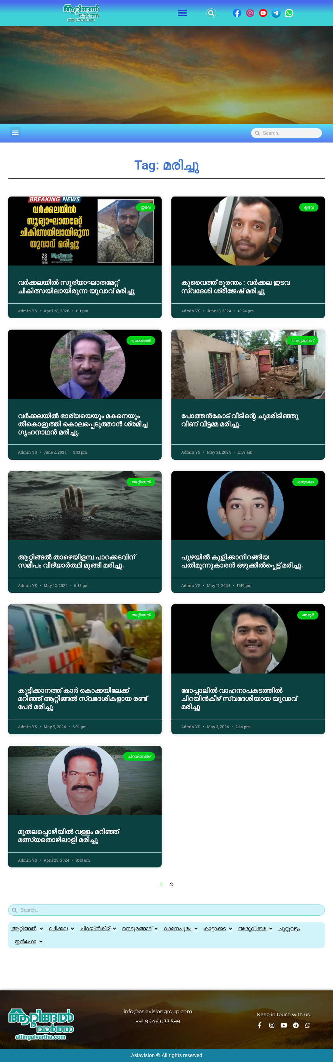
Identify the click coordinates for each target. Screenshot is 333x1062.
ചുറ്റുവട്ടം (289, 928)
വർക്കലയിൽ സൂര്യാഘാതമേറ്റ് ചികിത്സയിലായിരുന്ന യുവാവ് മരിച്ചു (76, 286)
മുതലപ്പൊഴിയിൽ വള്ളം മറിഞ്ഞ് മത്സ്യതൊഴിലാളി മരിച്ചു (68, 836)
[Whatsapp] (308, 1025)
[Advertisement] (166, 74)
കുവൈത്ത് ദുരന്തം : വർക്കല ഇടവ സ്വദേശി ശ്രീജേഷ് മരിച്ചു (235, 286)
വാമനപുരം (177, 928)
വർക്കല (58, 928)
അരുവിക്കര (252, 928)
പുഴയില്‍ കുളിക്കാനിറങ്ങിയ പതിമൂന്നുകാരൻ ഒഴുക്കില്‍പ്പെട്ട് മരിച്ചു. (242, 561)
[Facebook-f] (260, 1025)
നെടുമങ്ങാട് (136, 928)
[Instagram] (272, 1025)
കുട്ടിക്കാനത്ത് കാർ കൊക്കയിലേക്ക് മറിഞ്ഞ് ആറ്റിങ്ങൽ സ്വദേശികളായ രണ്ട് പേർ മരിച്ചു (82, 699)
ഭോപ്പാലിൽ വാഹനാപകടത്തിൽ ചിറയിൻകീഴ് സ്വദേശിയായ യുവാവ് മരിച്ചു (239, 699)
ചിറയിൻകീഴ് (95, 928)
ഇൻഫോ (25, 941)
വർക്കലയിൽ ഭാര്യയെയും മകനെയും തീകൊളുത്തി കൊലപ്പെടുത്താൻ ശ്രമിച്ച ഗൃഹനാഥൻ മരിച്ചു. (82, 424)
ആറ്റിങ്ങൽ (23, 928)
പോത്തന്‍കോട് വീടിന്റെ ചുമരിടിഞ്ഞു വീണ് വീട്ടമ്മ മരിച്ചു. (240, 420)
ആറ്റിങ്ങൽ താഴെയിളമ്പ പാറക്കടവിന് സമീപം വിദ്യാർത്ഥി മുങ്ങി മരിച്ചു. (76, 561)
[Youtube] (284, 1025)
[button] (182, 13)
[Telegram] (296, 1025)
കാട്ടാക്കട (215, 928)
